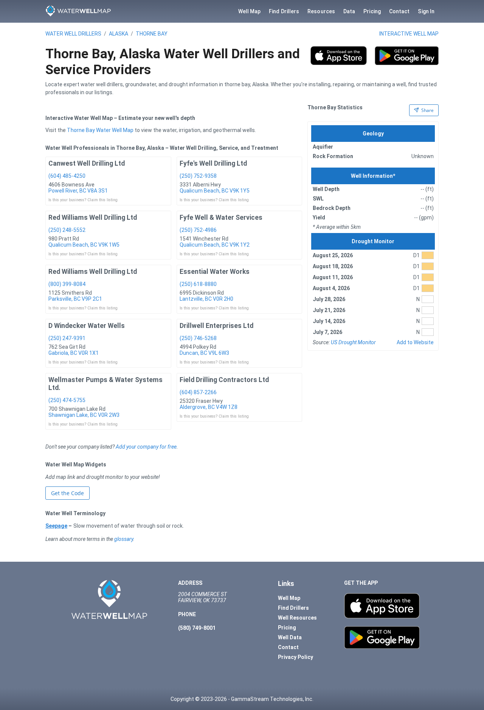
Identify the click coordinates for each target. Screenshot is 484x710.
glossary (123, 539)
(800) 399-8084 (66, 284)
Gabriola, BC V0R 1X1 (73, 353)
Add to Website (415, 342)
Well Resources (297, 618)
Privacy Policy (295, 657)
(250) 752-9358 (198, 176)
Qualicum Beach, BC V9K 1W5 (83, 245)
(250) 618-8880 (198, 284)
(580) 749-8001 (197, 628)
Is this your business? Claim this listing (83, 199)
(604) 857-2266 (198, 392)
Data (349, 11)
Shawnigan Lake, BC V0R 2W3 (83, 415)
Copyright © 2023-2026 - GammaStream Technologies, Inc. (242, 699)
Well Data (290, 637)
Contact (399, 11)
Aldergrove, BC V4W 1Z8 (208, 407)
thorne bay (152, 34)
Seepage (56, 526)
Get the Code (67, 493)
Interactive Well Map (409, 34)
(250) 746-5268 (198, 338)
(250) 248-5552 (66, 230)
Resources (321, 11)
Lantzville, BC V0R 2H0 (206, 299)
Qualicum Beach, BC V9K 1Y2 (215, 245)
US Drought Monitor (353, 342)
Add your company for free (146, 447)
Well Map (249, 11)
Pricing (372, 11)
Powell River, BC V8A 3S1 (78, 191)
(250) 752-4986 (198, 230)
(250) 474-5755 (66, 400)
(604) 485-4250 (66, 176)
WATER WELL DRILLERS (73, 34)
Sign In (426, 11)
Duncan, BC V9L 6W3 (204, 353)
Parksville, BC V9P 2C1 (75, 299)
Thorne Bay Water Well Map (100, 130)
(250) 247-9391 (66, 338)
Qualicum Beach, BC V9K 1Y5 (215, 191)
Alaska (118, 34)
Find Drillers (284, 11)
